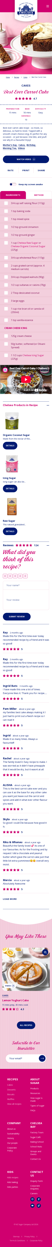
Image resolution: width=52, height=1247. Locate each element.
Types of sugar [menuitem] (37, 1105)
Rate (11, 170)
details (10, 445)
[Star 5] (25, 576)
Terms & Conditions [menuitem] (17, 1240)
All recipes (26, 1025)
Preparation (12, 109)
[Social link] (32, 1199)
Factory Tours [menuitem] (36, 1132)
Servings (26, 116)
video (8, 986)
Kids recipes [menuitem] (12, 1177)
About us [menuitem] (11, 1128)
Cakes (25, 77)
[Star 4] (20, 576)
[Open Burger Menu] (48, 6)
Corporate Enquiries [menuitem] (35, 1187)
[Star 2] (10, 576)
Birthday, (31, 145)
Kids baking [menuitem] (12, 1182)
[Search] (45, 952)
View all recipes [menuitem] (14, 1104)
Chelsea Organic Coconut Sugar (28, 246)
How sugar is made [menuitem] (36, 1099)
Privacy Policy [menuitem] (29, 1236)
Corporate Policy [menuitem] (12, 1149)
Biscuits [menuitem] (10, 1094)
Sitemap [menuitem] (16, 1236)
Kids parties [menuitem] (12, 1187)
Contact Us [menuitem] (35, 1159)
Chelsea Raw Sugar (27, 242)
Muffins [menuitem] (10, 1099)
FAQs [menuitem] (32, 1110)
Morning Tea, (10, 148)
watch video (24, 159)
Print (26, 170)
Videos (21, 148)
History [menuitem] (10, 1138)
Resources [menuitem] (35, 1093)
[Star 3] (15, 576)
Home (8, 77)
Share (41, 170)
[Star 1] (5, 576)
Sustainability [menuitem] (13, 1133)
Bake (27, 109)
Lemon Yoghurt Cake (15, 1000)
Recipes (16, 77)
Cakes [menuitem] (10, 1084)
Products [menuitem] (34, 1088)
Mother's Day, (10, 145)
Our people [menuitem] (12, 1143)
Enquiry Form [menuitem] (36, 1181)
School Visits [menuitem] (36, 1146)
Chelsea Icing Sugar (33, 355)
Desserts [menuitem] (11, 1089)
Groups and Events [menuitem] (35, 1153)
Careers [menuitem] (34, 1193)
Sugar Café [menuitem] (35, 1137)
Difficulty (40, 109)
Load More (10, 898)
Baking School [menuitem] (37, 1141)
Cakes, (21, 145)
